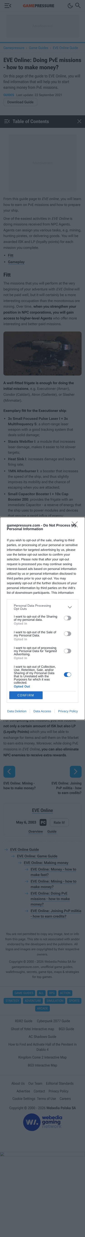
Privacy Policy (68, 711)
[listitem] (42, 607)
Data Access (42, 711)
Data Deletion (17, 711)
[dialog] (42, 618)
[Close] (76, 526)
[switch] (67, 618)
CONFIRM (25, 695)
